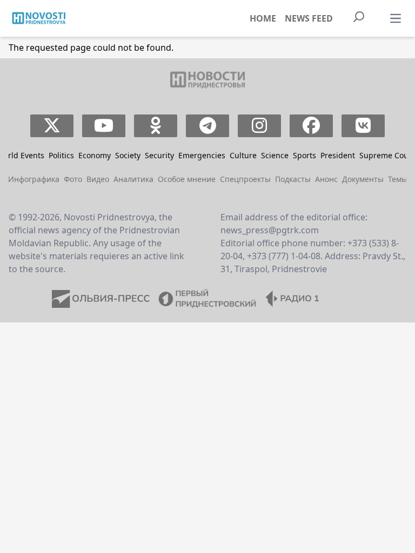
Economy (94, 155)
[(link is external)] (52, 126)
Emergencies (201, 155)
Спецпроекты (245, 179)
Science (275, 155)
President (337, 155)
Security (159, 155)
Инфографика (33, 179)
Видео (97, 179)
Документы (363, 179)
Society (127, 155)
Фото (73, 179)
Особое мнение (187, 179)
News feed (309, 18)
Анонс (326, 179)
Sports (304, 155)
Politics (61, 155)
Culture (243, 155)
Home (263, 18)
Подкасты (293, 179)
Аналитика (133, 179)
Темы (397, 179)
